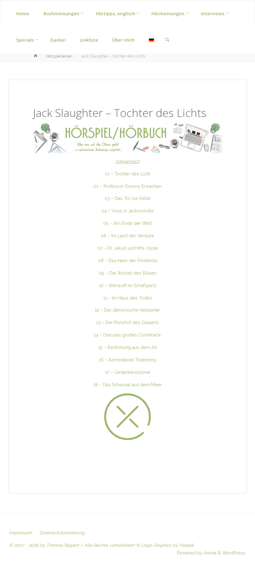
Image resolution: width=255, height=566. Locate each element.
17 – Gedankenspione (127, 372)
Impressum (20, 532)
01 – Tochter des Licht (127, 173)
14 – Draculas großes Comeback (127, 334)
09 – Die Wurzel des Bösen (127, 273)
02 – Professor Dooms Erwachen (127, 186)
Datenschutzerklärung (62, 532)
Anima (209, 552)
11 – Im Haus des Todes (127, 297)
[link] (167, 40)
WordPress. (234, 552)
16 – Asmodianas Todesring (127, 359)
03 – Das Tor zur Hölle (127, 198)
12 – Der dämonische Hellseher (127, 310)
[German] (151, 40)
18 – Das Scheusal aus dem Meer (127, 384)
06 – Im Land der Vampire (127, 235)
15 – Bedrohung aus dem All (127, 347)
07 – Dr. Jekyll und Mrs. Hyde (127, 248)
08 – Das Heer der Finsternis (127, 260)
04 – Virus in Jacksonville (127, 210)
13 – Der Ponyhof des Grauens (127, 322)
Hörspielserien (59, 56)
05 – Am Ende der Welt (127, 223)
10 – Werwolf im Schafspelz (127, 285)
